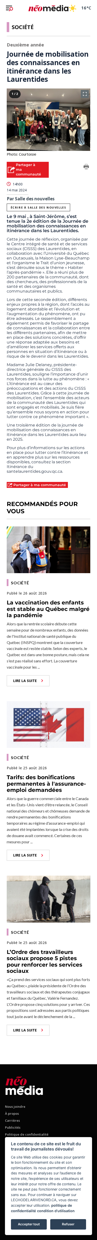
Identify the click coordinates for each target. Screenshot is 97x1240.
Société (23, 27)
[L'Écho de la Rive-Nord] (24, 1084)
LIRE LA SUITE (25, 680)
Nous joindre (15, 1106)
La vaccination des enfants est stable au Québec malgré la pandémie (48, 609)
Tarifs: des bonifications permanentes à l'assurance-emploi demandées (46, 783)
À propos (12, 1113)
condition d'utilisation (56, 1211)
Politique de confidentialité (26, 1134)
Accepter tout (29, 1224)
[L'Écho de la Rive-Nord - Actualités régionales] (48, 8)
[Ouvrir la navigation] (9, 8)
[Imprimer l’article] (86, 167)
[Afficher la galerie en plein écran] (84, 93)
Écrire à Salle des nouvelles (38, 207)
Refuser (68, 1224)
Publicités (12, 1127)
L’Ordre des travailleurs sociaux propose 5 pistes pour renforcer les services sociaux (44, 961)
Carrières (12, 1120)
